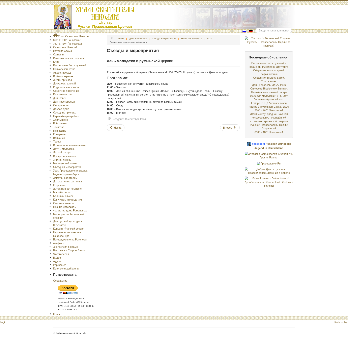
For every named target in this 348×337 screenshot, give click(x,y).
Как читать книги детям (67, 199)
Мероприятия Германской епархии (68, 215)
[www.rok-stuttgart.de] (174, 17)
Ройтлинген (60, 123)
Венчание (59, 138)
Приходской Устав (64, 69)
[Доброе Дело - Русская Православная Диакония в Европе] (269, 170)
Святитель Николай (65, 47)
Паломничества (62, 94)
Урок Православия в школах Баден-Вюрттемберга (70, 172)
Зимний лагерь (62, 159)
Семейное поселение (66, 91)
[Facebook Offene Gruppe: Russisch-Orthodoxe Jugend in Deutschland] (249, 142)
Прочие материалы (64, 207)
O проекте (59, 185)
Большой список (63, 196)
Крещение (59, 134)
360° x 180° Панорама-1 (67, 40)
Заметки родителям (65, 178)
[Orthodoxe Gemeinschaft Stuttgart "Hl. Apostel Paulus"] (269, 155)
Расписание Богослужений (69, 65)
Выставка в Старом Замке (69, 250)
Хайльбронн (60, 120)
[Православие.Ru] (269, 163)
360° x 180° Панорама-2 (67, 43)
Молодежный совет (65, 163)
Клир (56, 61)
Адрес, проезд (62, 72)
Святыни (58, 54)
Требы (57, 141)
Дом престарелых (64, 101)
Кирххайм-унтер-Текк (66, 116)
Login (3, 322)
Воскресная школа (64, 156)
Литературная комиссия (67, 188)
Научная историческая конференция (67, 234)
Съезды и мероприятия (67, 167)
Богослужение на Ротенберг (70, 239)
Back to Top (341, 322)
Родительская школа (66, 87)
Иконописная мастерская (68, 58)
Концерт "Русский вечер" (68, 228)
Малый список (62, 192)
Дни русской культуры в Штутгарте (68, 223)
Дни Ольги (59, 98)
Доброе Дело (61, 109)
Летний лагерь (62, 152)
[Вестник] (269, 41)
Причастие (59, 130)
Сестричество (61, 105)
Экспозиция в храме (65, 247)
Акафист (58, 243)
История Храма (62, 51)
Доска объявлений (64, 83)
